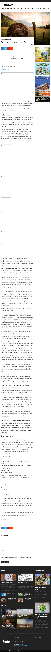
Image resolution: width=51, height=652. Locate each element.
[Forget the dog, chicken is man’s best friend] (20, 594)
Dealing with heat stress (24, 626)
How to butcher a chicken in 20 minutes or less (28, 600)
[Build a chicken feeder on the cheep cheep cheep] (3, 600)
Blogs (26, 8)
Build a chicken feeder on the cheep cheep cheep (11, 600)
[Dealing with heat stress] (25, 624)
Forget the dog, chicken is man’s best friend (28, 594)
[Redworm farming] (25, 577)
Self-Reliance (4, 606)
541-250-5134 (4, 0)
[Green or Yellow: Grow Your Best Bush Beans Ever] (42, 607)
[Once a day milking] (3, 594)
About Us (16, 8)
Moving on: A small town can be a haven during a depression (25, 615)
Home (3, 8)
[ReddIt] (11, 48)
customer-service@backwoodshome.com (18, 0)
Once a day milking (10, 593)
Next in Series (4, 519)
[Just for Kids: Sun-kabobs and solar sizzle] (9, 624)
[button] (48, 8)
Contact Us (32, 8)
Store (11, 8)
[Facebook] (2, 48)
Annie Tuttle (3, 39)
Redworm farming (22, 582)
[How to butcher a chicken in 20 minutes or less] (20, 600)
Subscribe (7, 8)
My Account (38, 8)
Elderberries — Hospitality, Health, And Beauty (42, 587)
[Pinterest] (8, 48)
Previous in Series (5, 69)
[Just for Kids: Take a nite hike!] (9, 614)
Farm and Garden (39, 570)
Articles (21, 8)
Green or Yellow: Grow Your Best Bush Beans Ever (41, 616)
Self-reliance (8, 39)
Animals (3, 570)
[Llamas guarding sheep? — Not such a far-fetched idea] (8, 577)
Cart (44, 8)
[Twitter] (5, 48)
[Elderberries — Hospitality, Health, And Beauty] (42, 579)
